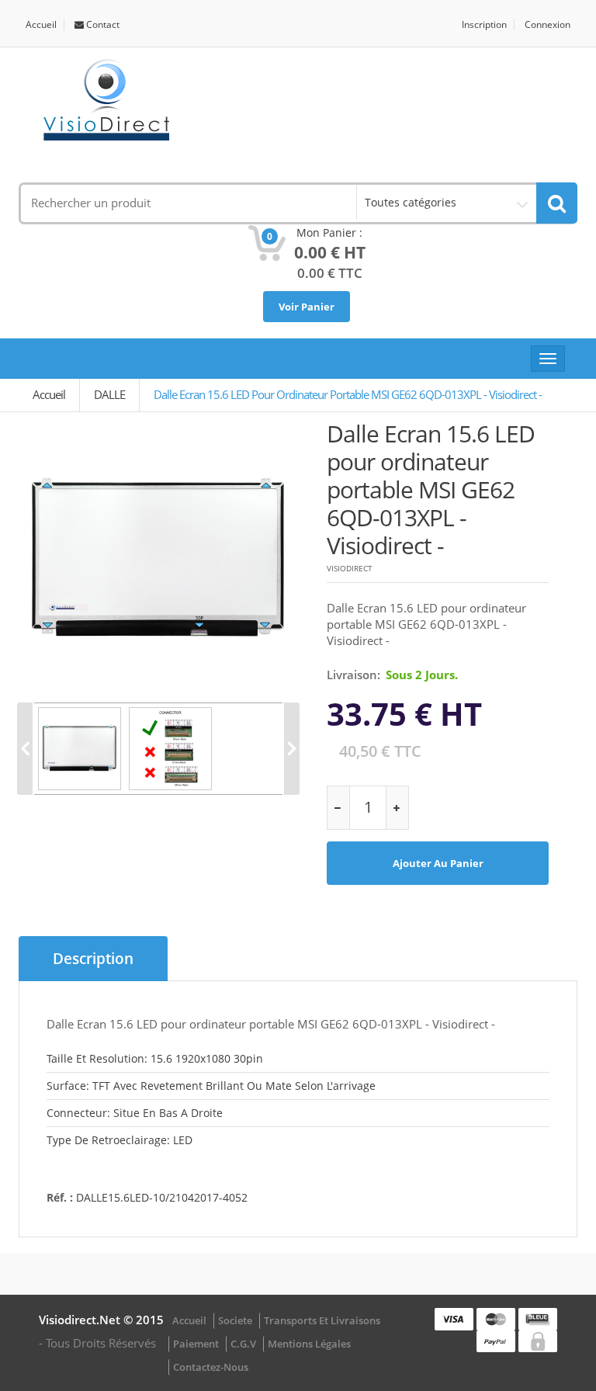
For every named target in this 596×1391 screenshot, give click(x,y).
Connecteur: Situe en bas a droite (135, 1112)
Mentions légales (309, 1344)
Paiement (196, 1344)
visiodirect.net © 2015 (101, 1319)
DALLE (109, 394)
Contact (102, 24)
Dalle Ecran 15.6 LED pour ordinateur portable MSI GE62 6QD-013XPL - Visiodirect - (348, 394)
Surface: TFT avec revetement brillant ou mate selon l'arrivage (211, 1085)
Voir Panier (306, 307)
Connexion (547, 24)
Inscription (484, 24)
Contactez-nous (210, 1367)
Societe (235, 1320)
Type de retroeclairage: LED (119, 1140)
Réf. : (60, 1197)
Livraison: (353, 674)
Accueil (41, 24)
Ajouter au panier (438, 863)
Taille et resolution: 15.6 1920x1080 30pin (155, 1058)
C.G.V (243, 1344)
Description (93, 959)
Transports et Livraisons (322, 1320)
